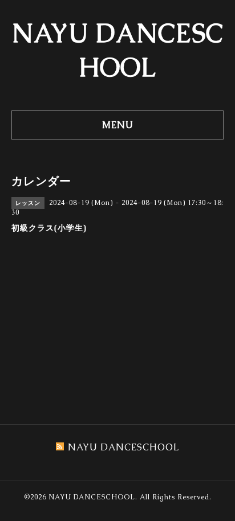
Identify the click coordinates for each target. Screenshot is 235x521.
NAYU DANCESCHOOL (91, 497)
